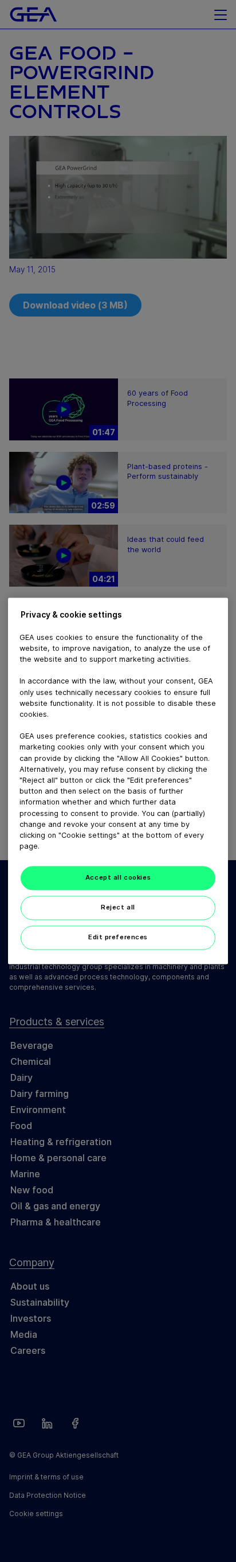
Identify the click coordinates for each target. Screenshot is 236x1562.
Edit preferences (118, 938)
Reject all (118, 908)
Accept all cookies (118, 878)
